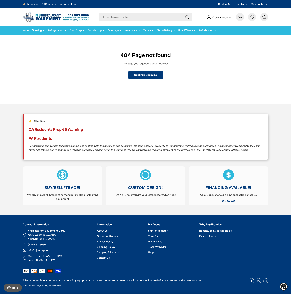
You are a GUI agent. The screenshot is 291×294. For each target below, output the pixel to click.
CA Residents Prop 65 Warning (56, 129)
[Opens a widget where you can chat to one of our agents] (12, 288)
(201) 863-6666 (228, 201)
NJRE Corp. (35, 285)
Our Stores (241, 4)
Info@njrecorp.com (39, 250)
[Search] (187, 17)
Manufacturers (259, 4)
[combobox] (145, 17)
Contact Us (224, 4)
